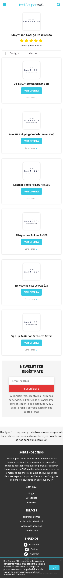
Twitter (34, 549)
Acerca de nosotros (31, 525)
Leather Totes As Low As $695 (31, 184)
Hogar (32, 493)
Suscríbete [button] (31, 388)
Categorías (31, 497)
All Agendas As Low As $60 (31, 235)
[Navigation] (4, 4)
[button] (31, 380)
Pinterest (34, 553)
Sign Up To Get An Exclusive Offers (31, 336)
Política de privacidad (31, 521)
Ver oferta (31, 90)
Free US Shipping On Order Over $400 (31, 134)
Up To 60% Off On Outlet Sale (31, 83)
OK (54, 567)
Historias (31, 502)
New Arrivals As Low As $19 (31, 285)
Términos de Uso (31, 516)
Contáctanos (31, 530)
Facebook (34, 544)
